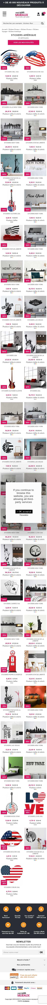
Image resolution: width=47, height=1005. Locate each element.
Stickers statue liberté (35, 143)
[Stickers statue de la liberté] (12, 165)
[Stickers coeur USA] (12, 874)
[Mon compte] (38, 14)
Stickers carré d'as (12, 603)
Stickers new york (35, 107)
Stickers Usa (12, 355)
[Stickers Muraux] (22, 14)
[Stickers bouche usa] (35, 58)
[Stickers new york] (35, 94)
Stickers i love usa (35, 533)
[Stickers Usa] (12, 342)
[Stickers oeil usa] (12, 58)
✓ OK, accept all (24, 511)
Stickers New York (35, 284)
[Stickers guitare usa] (12, 200)
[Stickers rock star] (12, 803)
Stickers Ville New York (12, 107)
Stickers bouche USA (11, 852)
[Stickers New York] (35, 271)
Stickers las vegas (35, 320)
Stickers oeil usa (12, 72)
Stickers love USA (35, 816)
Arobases (26, 1001)
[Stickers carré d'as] (12, 590)
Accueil (4, 29)
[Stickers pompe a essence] (12, 661)
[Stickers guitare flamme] (12, 377)
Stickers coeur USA (12, 887)
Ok (41, 952)
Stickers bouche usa (35, 72)
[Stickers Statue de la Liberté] (35, 342)
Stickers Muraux (14, 29)
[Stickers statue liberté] (35, 129)
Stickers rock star (12, 816)
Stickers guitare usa (11, 214)
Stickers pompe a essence (11, 674)
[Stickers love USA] (35, 803)
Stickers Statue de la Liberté (35, 356)
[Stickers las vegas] (35, 307)
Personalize (24, 515)
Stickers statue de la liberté (11, 179)
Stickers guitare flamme (12, 391)
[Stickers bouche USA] (12, 838)
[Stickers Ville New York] (12, 94)
